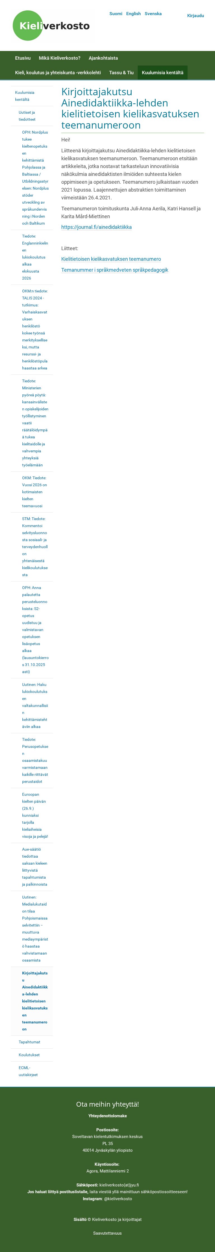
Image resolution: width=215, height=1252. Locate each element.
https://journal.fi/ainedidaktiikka (96, 227)
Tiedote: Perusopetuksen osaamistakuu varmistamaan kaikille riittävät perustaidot (35, 760)
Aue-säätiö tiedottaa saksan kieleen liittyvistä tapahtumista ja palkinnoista (34, 866)
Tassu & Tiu (121, 72)
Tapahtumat (29, 1042)
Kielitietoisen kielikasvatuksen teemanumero (111, 259)
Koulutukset (29, 1055)
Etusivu (23, 58)
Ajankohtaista (103, 58)
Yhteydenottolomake (107, 1115)
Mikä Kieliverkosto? (59, 58)
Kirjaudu (195, 15)
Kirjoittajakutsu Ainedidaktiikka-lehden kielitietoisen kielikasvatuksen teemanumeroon (35, 1001)
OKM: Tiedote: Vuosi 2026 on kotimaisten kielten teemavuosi (34, 492)
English (133, 13)
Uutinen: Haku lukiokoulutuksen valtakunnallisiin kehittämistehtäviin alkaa (35, 705)
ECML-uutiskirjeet (28, 1071)
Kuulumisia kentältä (162, 72)
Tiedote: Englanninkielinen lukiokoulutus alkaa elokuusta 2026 (35, 257)
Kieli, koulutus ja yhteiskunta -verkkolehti (58, 72)
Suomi (115, 13)
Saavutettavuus (107, 1233)
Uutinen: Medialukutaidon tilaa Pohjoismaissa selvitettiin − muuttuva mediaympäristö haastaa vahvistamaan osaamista (35, 928)
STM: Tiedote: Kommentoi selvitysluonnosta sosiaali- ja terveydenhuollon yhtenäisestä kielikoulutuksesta (35, 546)
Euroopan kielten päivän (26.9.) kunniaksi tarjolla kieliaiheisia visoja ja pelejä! (35, 815)
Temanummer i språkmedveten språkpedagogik (114, 270)
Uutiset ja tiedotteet (27, 116)
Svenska (153, 13)
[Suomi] (53, 25)
